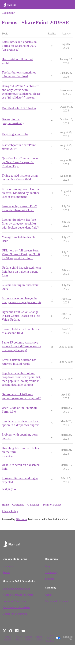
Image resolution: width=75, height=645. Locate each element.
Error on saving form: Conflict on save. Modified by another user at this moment (21, 192)
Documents (9, 566)
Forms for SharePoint (15, 601)
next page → (9, 489)
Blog (47, 566)
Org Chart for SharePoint (16, 607)
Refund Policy (38, 638)
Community (8, 12)
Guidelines (33, 504)
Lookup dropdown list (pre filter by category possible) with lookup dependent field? (20, 223)
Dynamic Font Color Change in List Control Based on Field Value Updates (21, 315)
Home (5, 504)
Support (49, 578)
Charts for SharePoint (15, 613)
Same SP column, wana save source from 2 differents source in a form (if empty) (21, 346)
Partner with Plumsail (56, 601)
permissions (7, 456)
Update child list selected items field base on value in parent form (21, 271)
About (48, 594)
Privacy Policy (10, 511)
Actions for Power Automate (18, 594)
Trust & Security (7, 638)
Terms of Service (52, 504)
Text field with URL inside (19, 108)
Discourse (21, 519)
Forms (6, 572)
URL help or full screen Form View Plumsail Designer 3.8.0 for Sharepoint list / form (21, 254)
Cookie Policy (28, 638)
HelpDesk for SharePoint (16, 588)
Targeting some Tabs (15, 134)
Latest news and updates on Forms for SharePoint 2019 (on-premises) (19, 45)
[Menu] (69, 5)
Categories (18, 504)
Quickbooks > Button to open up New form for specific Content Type (20, 162)
